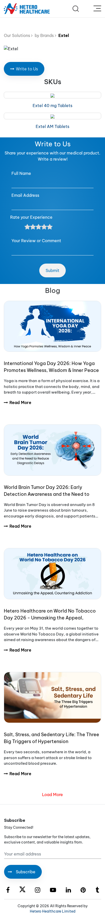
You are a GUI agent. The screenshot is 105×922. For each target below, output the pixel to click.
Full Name (21, 173)
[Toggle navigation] (97, 9)
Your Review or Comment (36, 240)
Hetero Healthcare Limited (52, 911)
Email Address (25, 195)
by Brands (44, 35)
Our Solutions (17, 35)
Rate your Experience (31, 217)
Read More (20, 402)
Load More (52, 794)
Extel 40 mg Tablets (52, 105)
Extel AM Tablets (52, 126)
